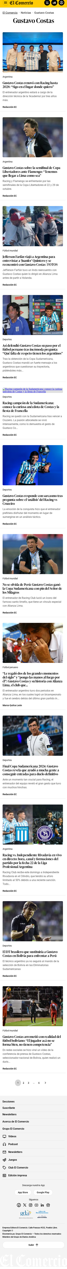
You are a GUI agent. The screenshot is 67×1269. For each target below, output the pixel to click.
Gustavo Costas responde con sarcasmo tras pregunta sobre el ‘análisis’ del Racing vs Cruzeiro (33, 499)
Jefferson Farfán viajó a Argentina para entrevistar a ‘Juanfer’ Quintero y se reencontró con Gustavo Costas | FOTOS (30, 260)
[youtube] (36, 1205)
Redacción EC (10, 107)
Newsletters (9, 1114)
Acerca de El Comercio (15, 1121)
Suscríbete (8, 1108)
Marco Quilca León (12, 705)
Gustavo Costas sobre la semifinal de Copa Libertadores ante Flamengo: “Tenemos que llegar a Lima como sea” (31, 171)
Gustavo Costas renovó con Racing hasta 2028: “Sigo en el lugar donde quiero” (30, 84)
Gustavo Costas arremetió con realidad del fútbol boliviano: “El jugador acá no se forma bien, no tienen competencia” (32, 1040)
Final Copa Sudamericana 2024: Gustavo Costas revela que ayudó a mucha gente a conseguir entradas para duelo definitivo (31, 770)
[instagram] (31, 1205)
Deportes (7, 339)
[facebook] (19, 1205)
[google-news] (48, 1205)
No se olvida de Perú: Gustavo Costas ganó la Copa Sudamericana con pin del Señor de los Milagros (32, 588)
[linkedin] (42, 1205)
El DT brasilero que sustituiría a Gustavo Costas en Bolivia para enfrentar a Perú (30, 953)
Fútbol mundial (10, 250)
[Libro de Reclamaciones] (42, 1214)
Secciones (8, 1101)
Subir (31, 1245)
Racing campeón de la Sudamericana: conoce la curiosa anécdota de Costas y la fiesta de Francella (31, 406)
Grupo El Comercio (13, 1128)
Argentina (8, 76)
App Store (23, 1192)
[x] (25, 1205)
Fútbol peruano (10, 667)
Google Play (43, 1192)
